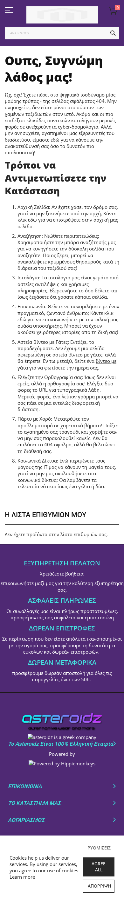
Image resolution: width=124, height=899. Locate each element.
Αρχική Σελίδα (33, 207)
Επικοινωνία (31, 306)
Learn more (22, 877)
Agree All (99, 867)
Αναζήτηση (29, 236)
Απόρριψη (99, 886)
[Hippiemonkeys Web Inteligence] (62, 763)
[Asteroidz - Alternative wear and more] (62, 15)
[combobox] (62, 33)
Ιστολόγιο (28, 277)
